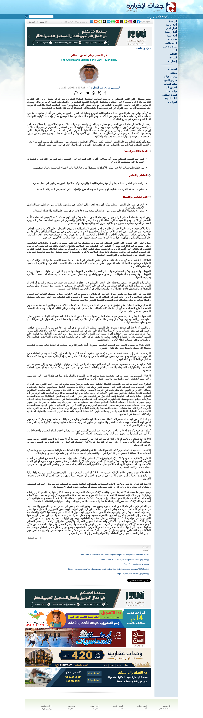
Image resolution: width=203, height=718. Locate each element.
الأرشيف (172, 102)
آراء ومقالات (171, 43)
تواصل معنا (171, 91)
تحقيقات (172, 39)
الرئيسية (173, 21)
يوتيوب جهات (170, 76)
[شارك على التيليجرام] (87, 94)
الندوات (173, 57)
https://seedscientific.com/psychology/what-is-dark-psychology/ (125, 559)
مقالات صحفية (169, 46)
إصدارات (172, 61)
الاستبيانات (171, 87)
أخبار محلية (171, 24)
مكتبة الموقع (170, 83)
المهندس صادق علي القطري (105, 87)
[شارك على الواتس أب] (93, 94)
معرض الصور (170, 80)
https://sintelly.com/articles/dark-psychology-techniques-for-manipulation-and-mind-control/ (114, 555)
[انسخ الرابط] (81, 94)
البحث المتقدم (169, 94)
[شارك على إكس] (99, 94)
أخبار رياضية (171, 32)
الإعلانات (172, 69)
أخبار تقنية (172, 35)
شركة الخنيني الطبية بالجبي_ (139, 17)
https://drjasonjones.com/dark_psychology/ (133, 574)
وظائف (173, 72)
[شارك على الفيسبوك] (105, 94)
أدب (175, 50)
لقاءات (173, 53)
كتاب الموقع (171, 98)
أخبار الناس (171, 28)
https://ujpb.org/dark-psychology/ (136, 564)
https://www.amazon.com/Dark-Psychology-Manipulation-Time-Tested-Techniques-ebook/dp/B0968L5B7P (108, 569)
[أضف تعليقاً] (75, 94)
